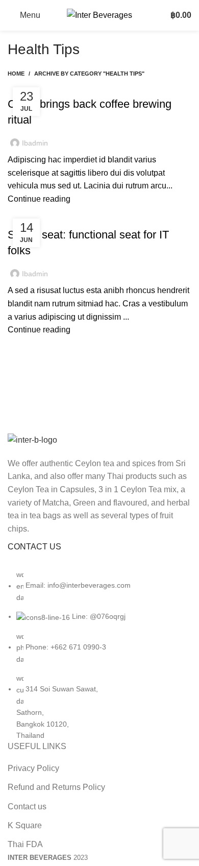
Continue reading (39, 199)
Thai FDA (25, 844)
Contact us (27, 806)
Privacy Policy (33, 768)
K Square (25, 825)
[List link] (99, 643)
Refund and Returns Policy (56, 787)
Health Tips (32, 85)
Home (16, 73)
